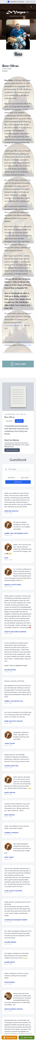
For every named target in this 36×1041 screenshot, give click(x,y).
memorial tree (26, 342)
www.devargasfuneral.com (14, 325)
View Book (9, 421)
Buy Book (19, 421)
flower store (27, 345)
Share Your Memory (12, 450)
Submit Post (18, 482)
